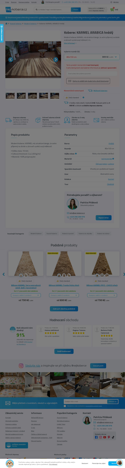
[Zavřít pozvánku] (120, 441)
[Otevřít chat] (119, 462)
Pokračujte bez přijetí (98, 463)
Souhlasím (115, 463)
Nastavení (85, 463)
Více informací (53, 464)
